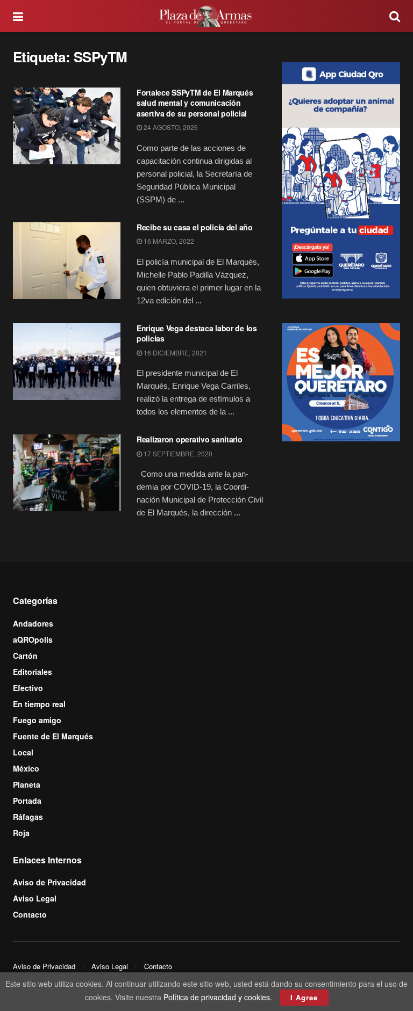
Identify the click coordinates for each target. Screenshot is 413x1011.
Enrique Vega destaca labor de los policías (197, 333)
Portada (27, 800)
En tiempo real (39, 704)
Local (23, 752)
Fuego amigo (37, 720)
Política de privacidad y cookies (216, 997)
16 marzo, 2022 (168, 240)
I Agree (304, 997)
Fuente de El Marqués (53, 736)
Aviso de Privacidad (49, 882)
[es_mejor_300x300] (341, 381)
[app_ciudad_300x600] (341, 178)
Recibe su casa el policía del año (195, 227)
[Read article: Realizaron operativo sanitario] (66, 472)
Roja (21, 832)
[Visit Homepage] (206, 16)
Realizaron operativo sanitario (190, 439)
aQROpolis (33, 639)
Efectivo (28, 687)
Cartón (25, 655)
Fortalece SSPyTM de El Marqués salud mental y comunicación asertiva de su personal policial (195, 103)
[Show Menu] (18, 16)
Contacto (30, 914)
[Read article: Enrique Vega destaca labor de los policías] (66, 361)
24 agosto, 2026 (170, 127)
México (26, 768)
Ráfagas (28, 816)
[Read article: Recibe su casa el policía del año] (66, 260)
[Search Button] (394, 16)
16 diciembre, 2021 (174, 352)
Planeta (26, 784)
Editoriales (32, 671)
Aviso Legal (34, 898)
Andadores (33, 623)
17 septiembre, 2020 (177, 453)
